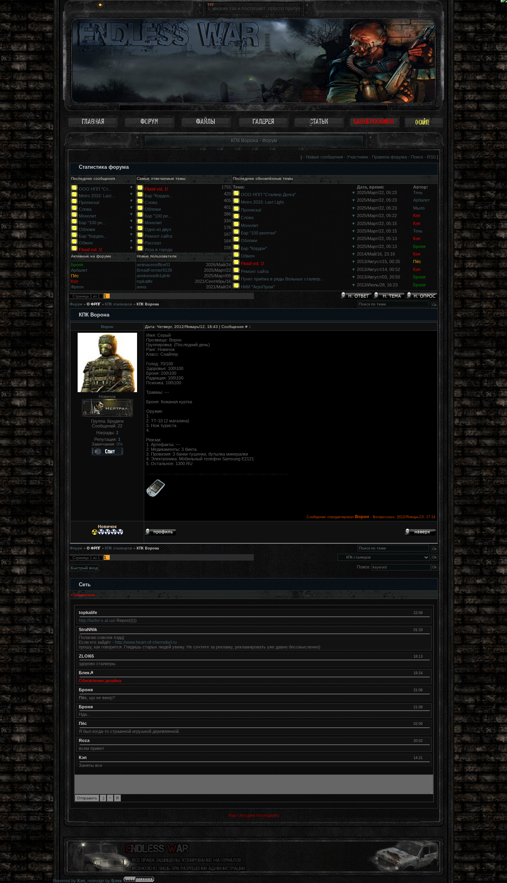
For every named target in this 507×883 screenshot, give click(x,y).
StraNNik (88, 629)
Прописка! (89, 202)
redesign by (105, 880)
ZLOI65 (86, 656)
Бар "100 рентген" (258, 233)
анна (141, 286)
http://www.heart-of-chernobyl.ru (146, 642)
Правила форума (389, 156)
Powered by (69, 880)
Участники (357, 156)
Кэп (416, 215)
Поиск (417, 156)
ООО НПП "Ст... (95, 189)
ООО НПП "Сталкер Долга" (268, 194)
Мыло (419, 208)
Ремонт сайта (158, 236)
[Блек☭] (426, 672)
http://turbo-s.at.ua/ (97, 620)
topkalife (144, 281)
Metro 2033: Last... (97, 195)
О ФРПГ (94, 304)
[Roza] (426, 740)
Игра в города (158, 249)
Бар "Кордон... (93, 236)
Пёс (417, 261)
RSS (431, 156)
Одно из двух (158, 229)
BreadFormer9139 (154, 270)
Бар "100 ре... (92, 222)
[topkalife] (426, 612)
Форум (76, 304)
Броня (419, 246)
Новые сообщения (324, 156)
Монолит (87, 216)
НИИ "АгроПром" (258, 286)
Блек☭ (86, 672)
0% (119, 444)
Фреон (77, 286)
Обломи (87, 229)
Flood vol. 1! (90, 249)
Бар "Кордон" (254, 248)
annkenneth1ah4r (153, 275)
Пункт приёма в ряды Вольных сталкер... (282, 279)
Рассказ (153, 242)
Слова (85, 209)
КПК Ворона (148, 304)
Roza (84, 740)
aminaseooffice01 (153, 264)
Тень (418, 192)
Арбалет (421, 200)
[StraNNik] (426, 629)
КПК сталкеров (118, 304)
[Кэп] (426, 757)
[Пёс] (426, 723)
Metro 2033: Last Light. (263, 202)
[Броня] (426, 689)
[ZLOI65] (426, 656)
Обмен (86, 242)
